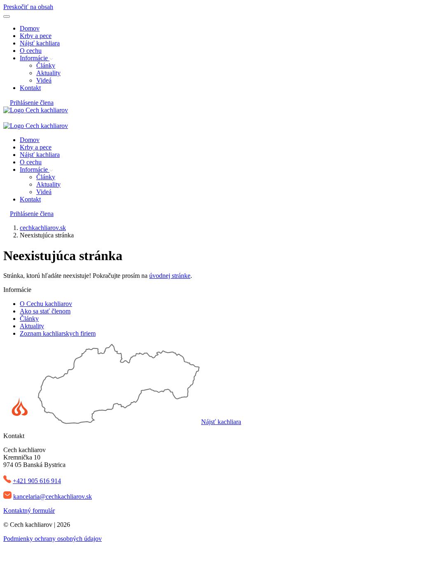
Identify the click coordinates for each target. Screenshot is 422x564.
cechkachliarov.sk (43, 227)
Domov (30, 28)
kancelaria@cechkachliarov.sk (52, 496)
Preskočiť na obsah (28, 6)
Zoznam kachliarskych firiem (58, 333)
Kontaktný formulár (29, 510)
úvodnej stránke (169, 275)
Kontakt (30, 87)
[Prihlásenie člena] (6, 118)
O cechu (31, 50)
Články (45, 65)
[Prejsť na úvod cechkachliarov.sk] (35, 110)
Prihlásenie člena (32, 102)
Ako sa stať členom (45, 311)
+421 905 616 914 (37, 480)
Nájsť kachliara (40, 43)
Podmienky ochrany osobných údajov (52, 538)
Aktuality (48, 72)
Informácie (34, 58)
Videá (44, 80)
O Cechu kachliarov (46, 303)
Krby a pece (36, 35)
